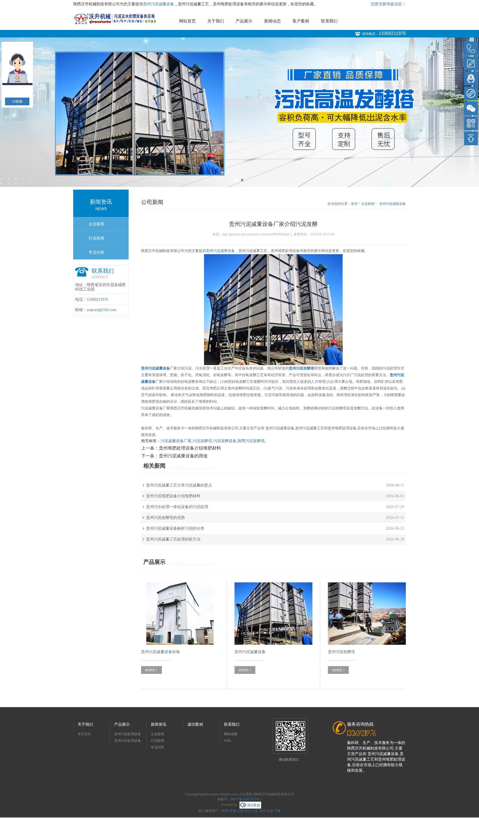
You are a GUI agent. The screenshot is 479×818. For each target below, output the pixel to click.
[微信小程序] (471, 93)
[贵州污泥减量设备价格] (180, 614)
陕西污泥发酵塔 (251, 441)
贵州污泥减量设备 (158, 4)
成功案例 (195, 724)
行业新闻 (96, 238)
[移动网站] (471, 123)
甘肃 (232, 811)
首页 (354, 204)
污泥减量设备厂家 (176, 441)
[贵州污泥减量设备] (273, 614)
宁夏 (277, 811)
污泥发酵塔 (202, 441)
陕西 (225, 811)
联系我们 (329, 21)
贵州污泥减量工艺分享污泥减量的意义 (179, 485)
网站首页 (187, 21)
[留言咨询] (471, 63)
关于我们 (215, 21)
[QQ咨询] (471, 78)
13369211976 (392, 33)
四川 (247, 811)
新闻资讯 (158, 724)
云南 (270, 811)
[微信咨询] (471, 108)
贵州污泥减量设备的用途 (183, 455)
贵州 (262, 811)
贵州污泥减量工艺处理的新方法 (173, 539)
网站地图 (230, 734)
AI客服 (17, 101)
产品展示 (244, 21)
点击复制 (245, 794)
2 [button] (242, 180)
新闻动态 (272, 21)
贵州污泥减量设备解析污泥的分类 (175, 528)
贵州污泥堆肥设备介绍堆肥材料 (173, 496)
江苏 (255, 811)
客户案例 (300, 21)
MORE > (151, 670)
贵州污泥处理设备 (127, 734)
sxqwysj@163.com (101, 310)
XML (227, 741)
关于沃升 (84, 734)
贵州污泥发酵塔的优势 (165, 518)
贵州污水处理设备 (127, 741)
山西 (240, 811)
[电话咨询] (471, 48)
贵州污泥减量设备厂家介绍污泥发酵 (392, 204)
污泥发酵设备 (224, 441)
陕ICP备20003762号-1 (246, 799)
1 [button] (237, 180)
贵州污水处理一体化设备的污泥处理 (177, 507)
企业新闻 (96, 224)
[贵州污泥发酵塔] (367, 614)
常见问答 (96, 252)
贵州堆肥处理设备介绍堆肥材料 (190, 448)
